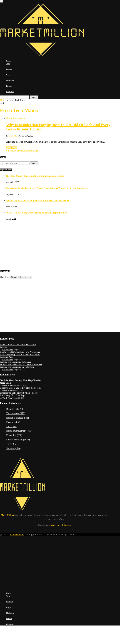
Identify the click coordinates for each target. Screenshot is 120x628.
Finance (9, 86)
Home (8, 61)
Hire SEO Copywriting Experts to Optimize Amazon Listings (35, 176)
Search (34, 97)
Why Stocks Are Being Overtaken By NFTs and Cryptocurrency (36, 213)
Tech (8, 64)
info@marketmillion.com (60, 525)
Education (14, 435)
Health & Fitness (17, 417)
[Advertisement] (60, 244)
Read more (11, 147)
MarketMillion (7, 349)
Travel (12, 444)
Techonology (15, 413)
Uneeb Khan (13, 136)
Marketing (10, 80)
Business (9, 69)
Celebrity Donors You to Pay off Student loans (20, 388)
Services (13, 448)
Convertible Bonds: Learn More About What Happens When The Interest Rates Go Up (47, 188)
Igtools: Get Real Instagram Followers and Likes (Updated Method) (38, 200)
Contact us (10, 92)
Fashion (13, 422)
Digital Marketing (18, 439)
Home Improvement (19, 430)
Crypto (8, 75)
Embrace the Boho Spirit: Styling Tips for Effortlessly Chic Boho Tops (19, 394)
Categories (5, 277)
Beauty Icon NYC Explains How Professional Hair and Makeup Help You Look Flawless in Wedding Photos (20, 354)
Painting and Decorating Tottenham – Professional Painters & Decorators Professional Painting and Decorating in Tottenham (21, 364)
